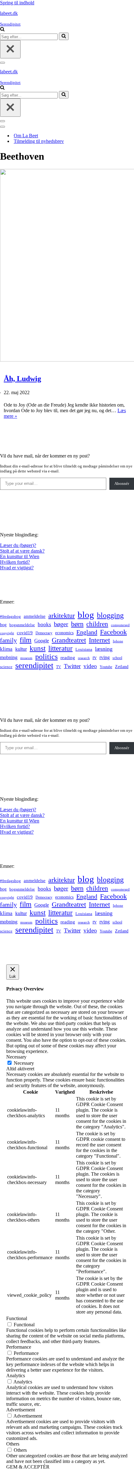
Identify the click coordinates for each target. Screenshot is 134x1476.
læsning (103, 649)
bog (3, 624)
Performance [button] (18, 1347)
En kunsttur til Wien (19, 556)
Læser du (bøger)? (18, 545)
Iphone (118, 641)
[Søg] (2, 29)
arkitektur (61, 615)
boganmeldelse (22, 624)
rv (95, 657)
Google (41, 640)
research (84, 658)
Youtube (106, 667)
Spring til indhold (17, 2)
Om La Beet (26, 135)
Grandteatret (69, 640)
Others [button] (12, 1443)
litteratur (60, 648)
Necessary (24, 1063)
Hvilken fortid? (15, 562)
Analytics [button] (15, 1375)
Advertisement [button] (20, 1409)
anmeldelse (34, 616)
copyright (7, 633)
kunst (37, 648)
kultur (21, 649)
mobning (8, 657)
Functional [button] (16, 1318)
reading (67, 657)
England (86, 632)
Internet (99, 640)
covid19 (25, 632)
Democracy (44, 633)
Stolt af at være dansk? (22, 551)
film (25, 640)
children (97, 624)
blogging (110, 615)
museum (26, 658)
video (90, 666)
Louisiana (83, 649)
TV (58, 667)
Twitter (72, 666)
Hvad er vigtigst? (17, 567)
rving (104, 657)
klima (6, 649)
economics (64, 632)
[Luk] (10, 49)
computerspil (120, 625)
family (8, 640)
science (6, 667)
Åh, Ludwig (22, 379)
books (44, 624)
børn (77, 624)
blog (86, 615)
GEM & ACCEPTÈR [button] (28, 1466)
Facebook (113, 632)
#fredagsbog (10, 616)
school (117, 658)
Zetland (121, 666)
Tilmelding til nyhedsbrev (39, 141)
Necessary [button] (16, 1056)
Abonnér (121, 483)
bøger (61, 624)
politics (46, 657)
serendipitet (34, 665)
